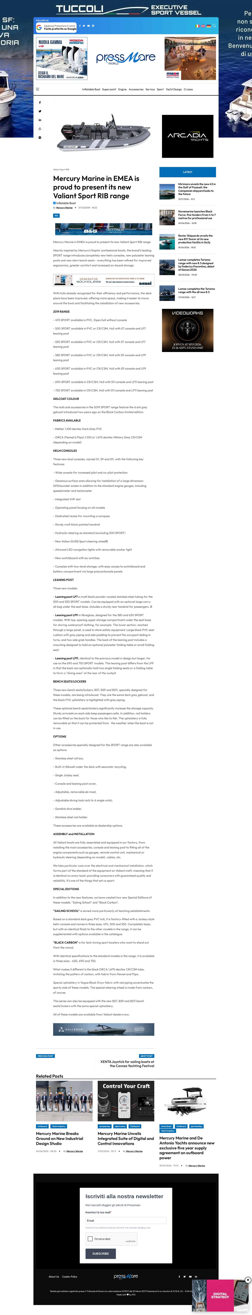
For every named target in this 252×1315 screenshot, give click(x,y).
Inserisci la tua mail (98, 1212)
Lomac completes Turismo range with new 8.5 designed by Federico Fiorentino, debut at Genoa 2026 (196, 265)
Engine (122, 89)
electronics (120, 1126)
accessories (104, 1126)
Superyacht (109, 89)
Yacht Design (174, 89)
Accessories (136, 89)
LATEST (187, 172)
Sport (160, 89)
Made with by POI (126, 1294)
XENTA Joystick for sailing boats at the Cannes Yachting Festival (127, 1063)
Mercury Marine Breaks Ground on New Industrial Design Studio (59, 1138)
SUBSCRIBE (100, 1253)
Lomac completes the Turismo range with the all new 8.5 (196, 290)
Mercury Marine (64, 207)
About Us (54, 1276)
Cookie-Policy (69, 1276)
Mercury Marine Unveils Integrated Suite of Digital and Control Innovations (126, 1138)
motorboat (166, 1126)
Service (150, 89)
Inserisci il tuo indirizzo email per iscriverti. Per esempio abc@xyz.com (118, 1228)
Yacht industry (58, 1126)
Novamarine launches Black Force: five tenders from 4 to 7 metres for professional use (197, 215)
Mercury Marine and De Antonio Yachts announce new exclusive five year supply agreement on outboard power (186, 1147)
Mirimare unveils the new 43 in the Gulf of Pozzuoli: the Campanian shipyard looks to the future (197, 189)
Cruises (188, 89)
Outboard (42, 1126)
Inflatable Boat (91, 89)
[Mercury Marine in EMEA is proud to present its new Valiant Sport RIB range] (40, 120)
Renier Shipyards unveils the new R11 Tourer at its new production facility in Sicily (195, 239)
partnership (196, 1126)
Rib (56, 215)
